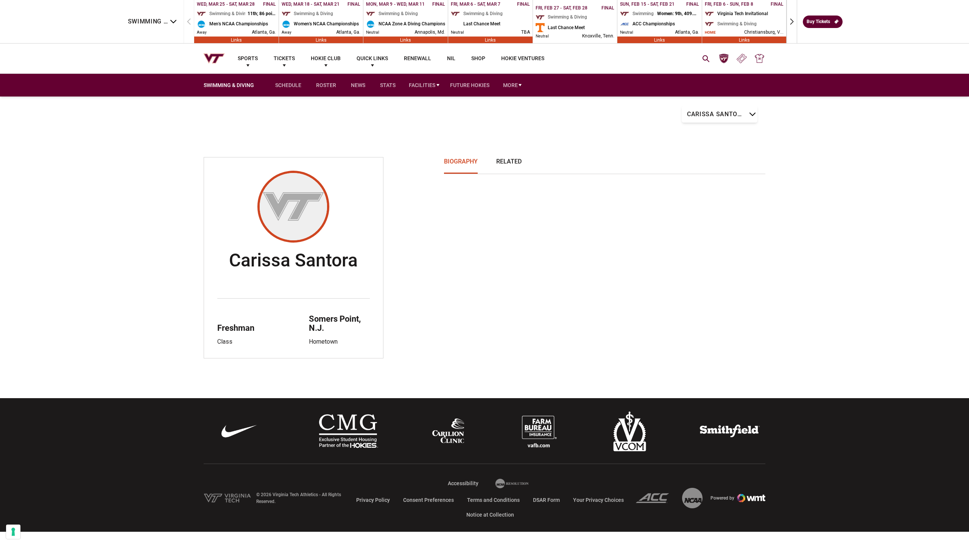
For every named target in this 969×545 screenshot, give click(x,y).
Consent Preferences (428, 500)
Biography (461, 161)
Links (236, 39)
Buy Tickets (818, 21)
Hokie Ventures (522, 58)
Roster (326, 85)
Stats (388, 85)
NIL (451, 58)
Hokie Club (326, 58)
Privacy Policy (373, 500)
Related (509, 161)
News (358, 85)
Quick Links (372, 58)
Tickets (284, 58)
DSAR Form (546, 500)
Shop (478, 58)
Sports (248, 58)
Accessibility (463, 483)
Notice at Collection (490, 515)
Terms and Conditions (493, 500)
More (510, 85)
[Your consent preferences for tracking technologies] (13, 532)
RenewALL (417, 58)
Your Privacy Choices (598, 500)
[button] (792, 21)
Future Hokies (469, 85)
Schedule (288, 85)
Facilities (422, 85)
